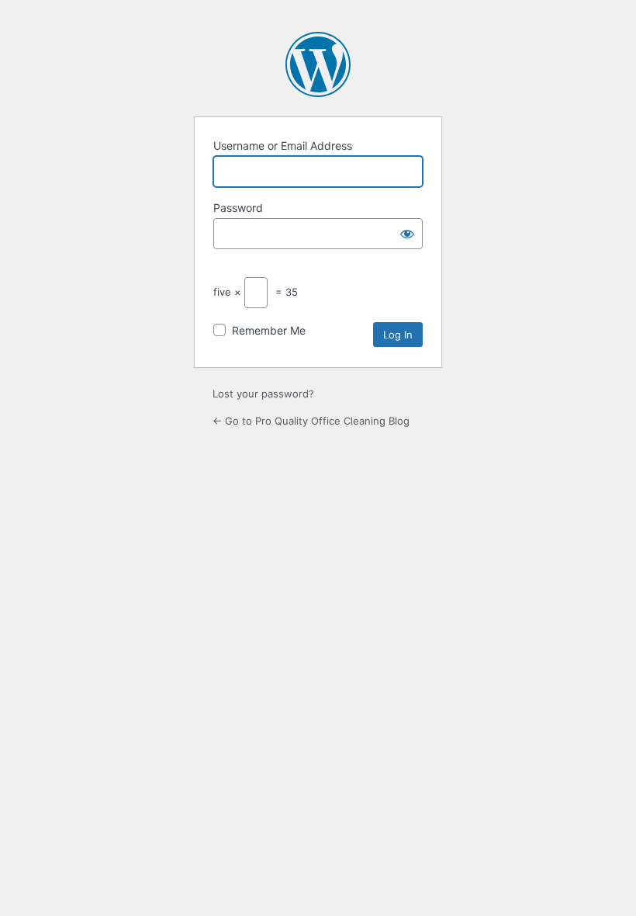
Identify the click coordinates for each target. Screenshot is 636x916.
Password (238, 207)
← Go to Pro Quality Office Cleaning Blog (311, 421)
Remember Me (269, 330)
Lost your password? (263, 393)
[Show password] (407, 233)
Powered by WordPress (318, 64)
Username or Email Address (282, 145)
